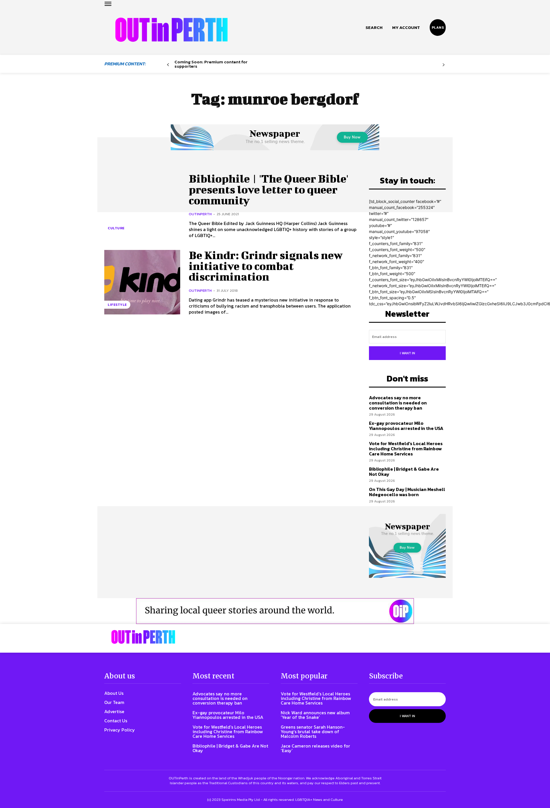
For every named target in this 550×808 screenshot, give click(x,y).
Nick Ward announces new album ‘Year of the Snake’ (315, 715)
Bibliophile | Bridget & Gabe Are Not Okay (404, 471)
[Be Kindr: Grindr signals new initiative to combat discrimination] (142, 282)
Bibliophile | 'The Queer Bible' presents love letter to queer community (268, 189)
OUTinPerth (200, 214)
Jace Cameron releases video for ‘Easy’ (315, 748)
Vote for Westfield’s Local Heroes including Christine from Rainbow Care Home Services (406, 448)
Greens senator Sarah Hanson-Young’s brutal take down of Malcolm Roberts (313, 731)
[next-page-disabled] (443, 65)
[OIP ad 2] (275, 611)
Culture (116, 228)
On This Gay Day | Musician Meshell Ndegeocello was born (407, 492)
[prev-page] (168, 65)
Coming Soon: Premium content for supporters (210, 63)
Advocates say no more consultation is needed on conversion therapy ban (398, 402)
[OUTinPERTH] (171, 29)
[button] (374, 27)
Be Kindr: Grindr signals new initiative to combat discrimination (266, 266)
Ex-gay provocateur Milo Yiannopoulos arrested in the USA (406, 426)
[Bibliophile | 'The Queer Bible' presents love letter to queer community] (142, 205)
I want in (407, 353)
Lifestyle (117, 304)
